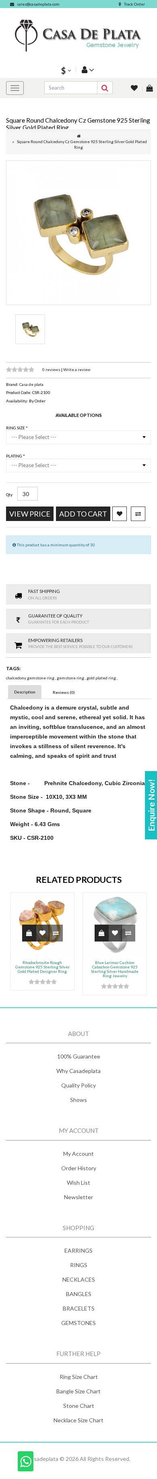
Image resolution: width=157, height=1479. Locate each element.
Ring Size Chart (79, 1376)
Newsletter (78, 1197)
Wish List (78, 1182)
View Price (29, 513)
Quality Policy (78, 1085)
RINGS (78, 1265)
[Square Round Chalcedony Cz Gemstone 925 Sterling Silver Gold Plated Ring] (78, 232)
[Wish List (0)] (135, 89)
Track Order (134, 4)
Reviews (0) (64, 692)
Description (24, 691)
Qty (9, 494)
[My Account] (87, 69)
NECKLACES (78, 1279)
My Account (78, 1153)
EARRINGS (78, 1250)
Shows (78, 1099)
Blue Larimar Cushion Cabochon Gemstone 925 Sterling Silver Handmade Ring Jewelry (114, 969)
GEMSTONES (78, 1322)
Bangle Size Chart (78, 1391)
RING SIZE (16, 427)
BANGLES (78, 1293)
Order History (78, 1168)
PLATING (14, 455)
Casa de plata (31, 384)
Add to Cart (83, 513)
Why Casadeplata (78, 1070)
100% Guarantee (78, 1056)
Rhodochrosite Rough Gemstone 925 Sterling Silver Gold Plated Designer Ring (42, 967)
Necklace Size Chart (78, 1420)
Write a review (77, 369)
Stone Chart (78, 1405)
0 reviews (51, 369)
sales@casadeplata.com (38, 4)
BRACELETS (79, 1308)
